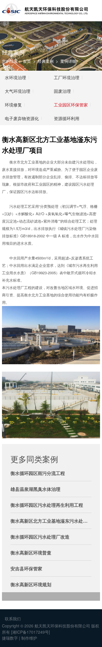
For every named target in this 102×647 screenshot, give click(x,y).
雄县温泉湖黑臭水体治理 (35, 489)
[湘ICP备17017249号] (30, 632)
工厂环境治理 (66, 77)
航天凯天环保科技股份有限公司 (62, 626)
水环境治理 (15, 77)
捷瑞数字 (10, 638)
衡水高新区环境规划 (30, 584)
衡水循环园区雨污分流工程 (37, 473)
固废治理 (62, 91)
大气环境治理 (17, 91)
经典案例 (46, 61)
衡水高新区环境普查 (30, 552)
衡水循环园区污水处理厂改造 (39, 536)
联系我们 (13, 618)
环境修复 (13, 105)
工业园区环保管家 (71, 105)
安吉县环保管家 (26, 568)
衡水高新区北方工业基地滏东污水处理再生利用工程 (51, 521)
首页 (27, 61)
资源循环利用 (66, 118)
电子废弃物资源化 (22, 118)
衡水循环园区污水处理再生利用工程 (46, 505)
